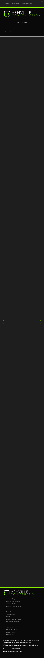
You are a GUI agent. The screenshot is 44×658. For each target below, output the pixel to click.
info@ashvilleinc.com (12, 303)
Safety (8, 617)
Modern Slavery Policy (13, 619)
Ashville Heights (27, 3)
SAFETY (22, 513)
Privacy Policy (10, 632)
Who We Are (10, 627)
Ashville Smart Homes (12, 3)
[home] (22, 17)
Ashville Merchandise (13, 601)
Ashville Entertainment (13, 606)
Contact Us (10, 634)
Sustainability (10, 614)
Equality (8, 612)
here (18, 306)
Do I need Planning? (13, 621)
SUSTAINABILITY (22, 461)
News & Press (22, 563)
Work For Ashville (12, 629)
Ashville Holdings (11, 604)
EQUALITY (22, 408)
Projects (22, 315)
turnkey (29, 132)
